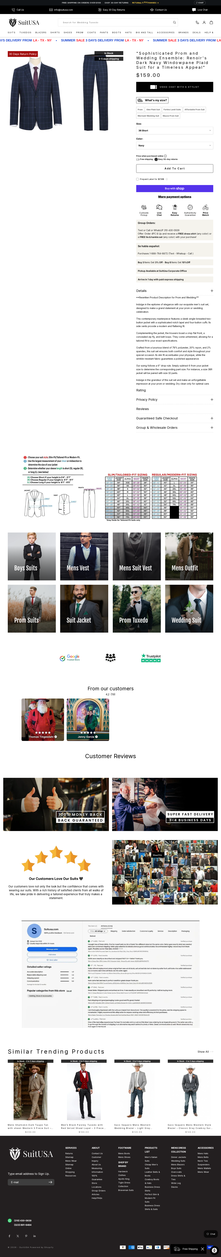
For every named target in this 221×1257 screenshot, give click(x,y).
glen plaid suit (153, 109)
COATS (91, 32)
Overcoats (176, 1172)
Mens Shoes (124, 1157)
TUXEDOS (25, 32)
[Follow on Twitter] (17, 1236)
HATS (128, 32)
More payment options (174, 196)
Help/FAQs (97, 1198)
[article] (43, 720)
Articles (95, 1194)
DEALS (197, 32)
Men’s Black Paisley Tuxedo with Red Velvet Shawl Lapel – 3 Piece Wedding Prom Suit (82, 1127)
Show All (203, 1051)
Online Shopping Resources (70, 1172)
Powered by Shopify (42, 1247)
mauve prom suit (171, 116)
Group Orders (98, 1190)
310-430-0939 (171, 230)
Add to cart (175, 168)
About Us (96, 1164)
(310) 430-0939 (22, 1220)
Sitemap (69, 1157)
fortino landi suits (172, 109)
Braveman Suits (126, 1190)
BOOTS (116, 32)
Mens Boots (124, 1153)
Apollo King (123, 1179)
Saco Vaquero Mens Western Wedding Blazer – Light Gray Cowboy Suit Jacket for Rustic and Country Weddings (136, 1127)
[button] (166, 179)
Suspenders (204, 1164)
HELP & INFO (213, 32)
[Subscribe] (50, 1182)
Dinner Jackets (178, 1157)
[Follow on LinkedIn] (34, 1236)
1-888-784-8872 (159, 253)
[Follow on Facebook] (9, 1236)
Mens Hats (203, 1153)
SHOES (68, 32)
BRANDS (184, 32)
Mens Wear (203, 1172)
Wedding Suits (178, 1161)
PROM (80, 32)
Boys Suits (176, 1168)
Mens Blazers (178, 1164)
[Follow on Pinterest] (26, 1236)
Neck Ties (203, 1161)
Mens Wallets (204, 1168)
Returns (69, 1153)
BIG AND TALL (144, 32)
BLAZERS (41, 32)
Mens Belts (203, 1157)
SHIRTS (55, 32)
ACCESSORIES (166, 32)
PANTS (104, 32)
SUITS (12, 32)
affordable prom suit (194, 109)
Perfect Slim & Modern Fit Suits (152, 1198)
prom (140, 109)
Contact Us (97, 1153)
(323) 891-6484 (22, 1224)
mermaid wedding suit (148, 116)
